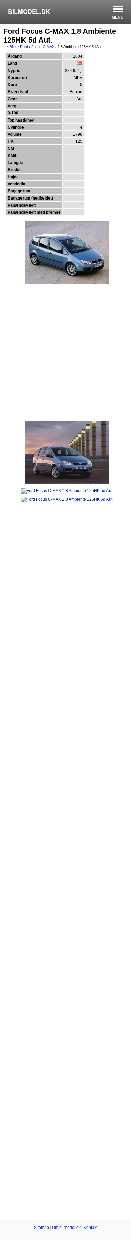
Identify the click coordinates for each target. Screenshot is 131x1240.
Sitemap (41, 1227)
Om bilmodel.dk (66, 1227)
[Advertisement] (65, 352)
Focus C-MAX (42, 47)
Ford (24, 47)
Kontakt (90, 1227)
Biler (13, 47)
